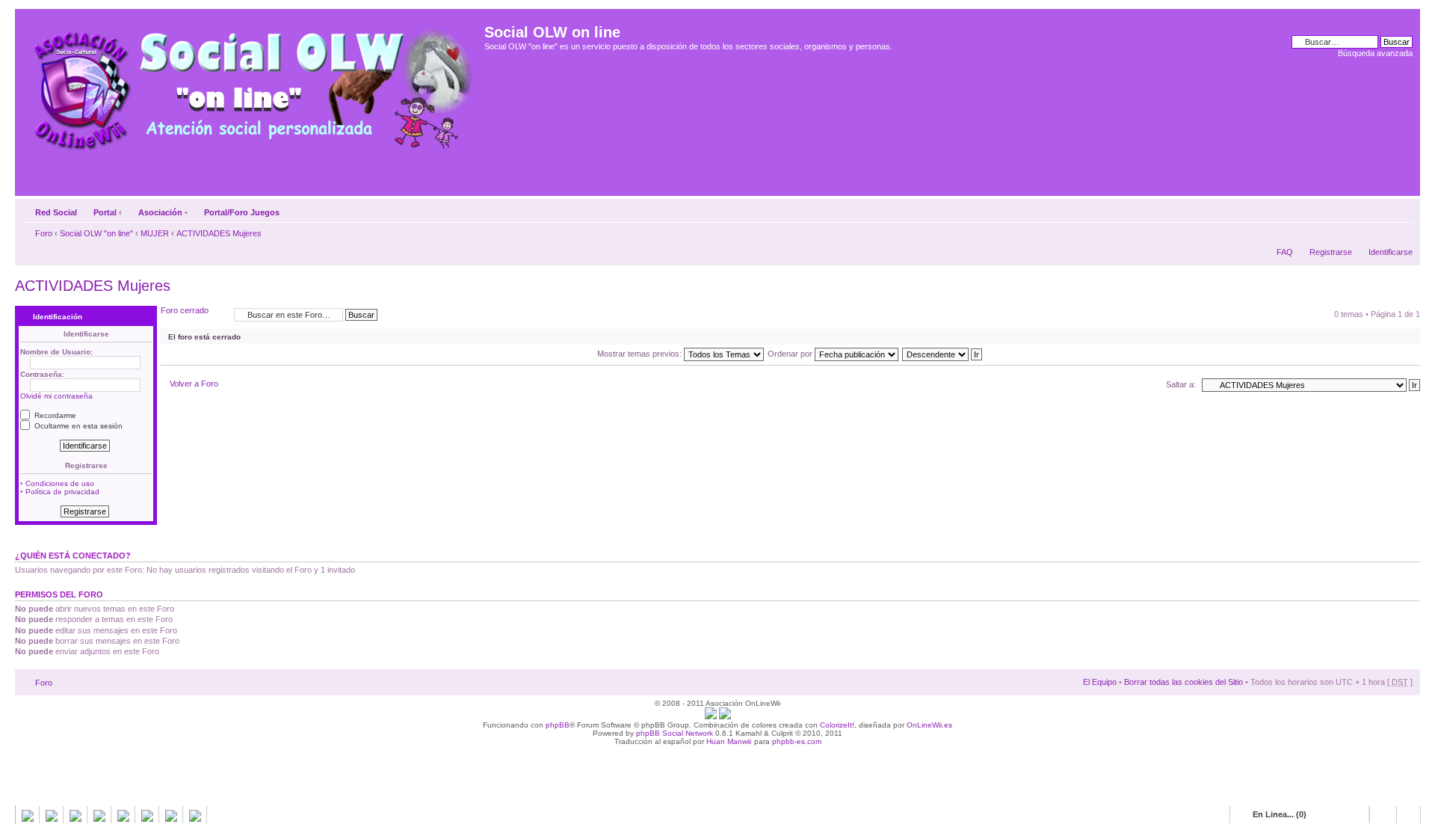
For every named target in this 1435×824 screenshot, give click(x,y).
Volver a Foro (194, 383)
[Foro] (251, 84)
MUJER (155, 233)
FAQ (1285, 251)
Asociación (160, 212)
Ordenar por (791, 353)
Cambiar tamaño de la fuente (1402, 209)
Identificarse (1390, 251)
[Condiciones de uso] (711, 717)
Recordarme (54, 415)
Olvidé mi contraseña (56, 396)
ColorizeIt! (837, 725)
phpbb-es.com (796, 741)
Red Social (56, 212)
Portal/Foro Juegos (242, 212)
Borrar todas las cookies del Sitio (1183, 681)
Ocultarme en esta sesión (77, 426)
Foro (43, 233)
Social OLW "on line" (96, 233)
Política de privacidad (62, 492)
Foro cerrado (185, 310)
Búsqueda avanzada (1375, 53)
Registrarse (1330, 251)
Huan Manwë (729, 741)
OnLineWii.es (929, 725)
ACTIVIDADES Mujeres (219, 233)
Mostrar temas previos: (640, 353)
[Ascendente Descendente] (943, 353)
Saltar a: (1181, 384)
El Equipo (1100, 681)
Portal (105, 212)
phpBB (558, 725)
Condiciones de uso (59, 483)
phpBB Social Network (674, 733)
